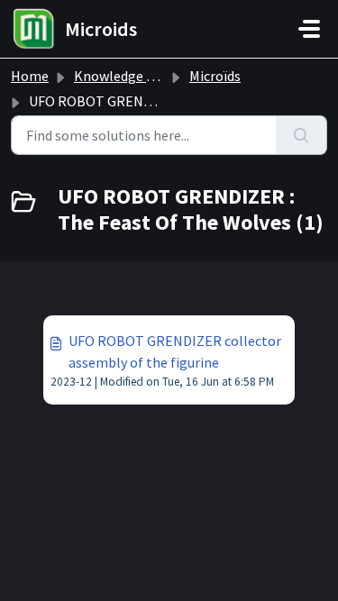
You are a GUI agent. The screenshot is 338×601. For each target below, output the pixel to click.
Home (30, 76)
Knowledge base (124, 76)
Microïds (215, 76)
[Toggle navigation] (309, 29)
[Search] (301, 135)
